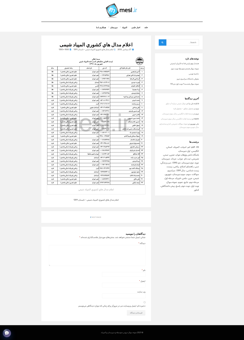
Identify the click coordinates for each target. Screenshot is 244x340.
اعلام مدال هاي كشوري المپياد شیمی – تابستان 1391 (94, 49)
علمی (184, 178)
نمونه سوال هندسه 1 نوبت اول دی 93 (184, 84)
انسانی (169, 147)
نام (143, 270)
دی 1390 (176, 162)
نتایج (186, 182)
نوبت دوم (186, 186)
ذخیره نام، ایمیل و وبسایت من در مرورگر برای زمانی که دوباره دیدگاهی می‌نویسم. (111, 306)
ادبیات (183, 147)
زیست (169, 166)
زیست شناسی (193, 170)
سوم (189, 174)
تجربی (171, 155)
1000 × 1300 (64, 49)
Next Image (96, 217)
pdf (193, 147)
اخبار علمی (135, 27)
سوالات (195, 174)
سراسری (171, 170)
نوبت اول (195, 186)
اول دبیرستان (184, 151)
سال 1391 (181, 170)
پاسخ (178, 186)
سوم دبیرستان (179, 174)
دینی (197, 166)
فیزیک (178, 178)
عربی (190, 178)
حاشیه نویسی (194, 74)
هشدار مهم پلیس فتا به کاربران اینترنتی (184, 63)
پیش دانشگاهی (168, 186)
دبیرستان (114, 27)
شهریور (168, 174)
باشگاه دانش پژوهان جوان (187, 155)
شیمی (196, 178)
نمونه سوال (172, 182)
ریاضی (176, 166)
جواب (180, 158)
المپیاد (124, 27)
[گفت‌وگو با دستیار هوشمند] (7, 333)
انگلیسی (195, 151)
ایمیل (142, 281)
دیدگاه (141, 243)
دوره (197, 162)
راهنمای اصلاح (187, 166)
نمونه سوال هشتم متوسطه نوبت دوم (185, 69)
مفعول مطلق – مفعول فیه (183, 109)
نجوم (180, 182)
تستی (165, 155)
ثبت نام (187, 158)
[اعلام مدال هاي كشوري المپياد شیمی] (96, 120)
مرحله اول (169, 178)
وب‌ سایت (141, 292)
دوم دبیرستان (188, 162)
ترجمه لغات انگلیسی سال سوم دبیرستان (177, 114)
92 (197, 147)
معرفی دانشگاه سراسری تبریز (188, 79)
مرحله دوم (194, 182)
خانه (146, 27)
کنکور (196, 190)
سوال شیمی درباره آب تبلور (176, 104)
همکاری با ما (101, 27)
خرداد (174, 158)
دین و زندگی (166, 162)
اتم (189, 147)
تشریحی (195, 158)
